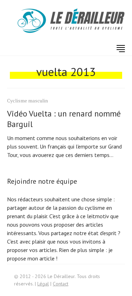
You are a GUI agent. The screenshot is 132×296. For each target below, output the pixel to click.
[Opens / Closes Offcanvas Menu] (120, 49)
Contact (60, 284)
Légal (43, 284)
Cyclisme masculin (27, 100)
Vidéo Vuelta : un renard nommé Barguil (64, 118)
